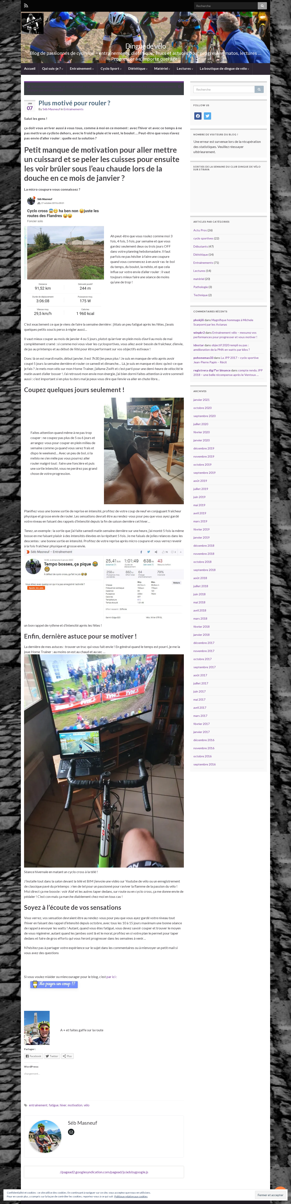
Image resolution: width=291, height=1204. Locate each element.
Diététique (137, 68)
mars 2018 (200, 618)
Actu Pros (200, 230)
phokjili (198, 320)
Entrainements (74, 109)
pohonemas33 (203, 357)
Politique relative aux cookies (131, 1196)
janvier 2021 (201, 399)
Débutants (200, 246)
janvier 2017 (201, 732)
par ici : (111, 977)
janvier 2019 (201, 537)
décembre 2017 (203, 643)
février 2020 (201, 432)
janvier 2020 (201, 440)
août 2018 (200, 578)
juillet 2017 (200, 683)
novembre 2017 (203, 651)
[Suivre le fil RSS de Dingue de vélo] (26, 5)
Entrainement (81, 68)
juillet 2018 (200, 586)
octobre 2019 (202, 464)
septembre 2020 (204, 416)
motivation (75, 1105)
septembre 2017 (204, 667)
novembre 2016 (203, 748)
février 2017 (201, 724)
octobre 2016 (202, 756)
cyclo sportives (203, 238)
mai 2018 (199, 602)
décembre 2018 (203, 545)
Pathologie (200, 287)
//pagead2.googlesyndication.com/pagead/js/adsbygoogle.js (104, 1172)
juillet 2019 (200, 489)
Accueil (29, 68)
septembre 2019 (204, 472)
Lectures (184, 68)
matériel (198, 279)
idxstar (198, 345)
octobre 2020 (202, 408)
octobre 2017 (202, 659)
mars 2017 (200, 715)
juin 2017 (199, 691)
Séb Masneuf (51, 109)
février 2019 (201, 529)
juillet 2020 (200, 424)
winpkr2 (199, 332)
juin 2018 (199, 594)
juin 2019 (199, 497)
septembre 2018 (204, 570)
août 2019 (200, 480)
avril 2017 (199, 707)
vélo (86, 1105)
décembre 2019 (203, 448)
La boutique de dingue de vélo (224, 68)
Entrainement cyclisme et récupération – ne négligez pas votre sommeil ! (58, 88)
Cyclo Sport (110, 68)
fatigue (54, 1105)
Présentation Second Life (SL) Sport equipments (144, 86)
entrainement (38, 1105)
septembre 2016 (204, 764)
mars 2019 (200, 521)
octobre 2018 (202, 562)
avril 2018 (199, 610)
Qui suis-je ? (52, 68)
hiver (63, 1105)
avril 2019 (199, 513)
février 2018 (201, 626)
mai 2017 (199, 699)
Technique (200, 295)
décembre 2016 (203, 740)
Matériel (161, 68)
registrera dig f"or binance (211, 370)
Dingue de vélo (145, 46)
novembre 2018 (203, 553)
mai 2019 (199, 505)
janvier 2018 (201, 634)
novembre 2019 (203, 456)
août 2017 (200, 675)
